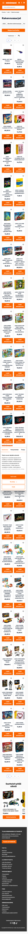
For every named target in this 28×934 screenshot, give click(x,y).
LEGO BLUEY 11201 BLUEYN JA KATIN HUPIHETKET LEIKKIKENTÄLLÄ (19, 560)
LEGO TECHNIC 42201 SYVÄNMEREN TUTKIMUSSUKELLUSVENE (7, 431)
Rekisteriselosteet (7, 895)
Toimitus (4, 911)
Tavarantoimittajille (7, 880)
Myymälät (4, 854)
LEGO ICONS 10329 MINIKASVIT (19, 526)
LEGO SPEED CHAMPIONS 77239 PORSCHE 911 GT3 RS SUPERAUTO (7, 628)
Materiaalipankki (6, 899)
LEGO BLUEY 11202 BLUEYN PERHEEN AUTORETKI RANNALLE (7, 593)
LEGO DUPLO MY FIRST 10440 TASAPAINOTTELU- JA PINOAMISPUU (19, 329)
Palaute (4, 876)
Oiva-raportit (5, 893)
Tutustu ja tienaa (6, 868)
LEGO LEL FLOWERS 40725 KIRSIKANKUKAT (19, 158)
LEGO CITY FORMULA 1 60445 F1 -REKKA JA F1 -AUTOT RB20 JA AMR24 (19, 262)
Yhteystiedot (5, 874)
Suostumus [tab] (5, 449)
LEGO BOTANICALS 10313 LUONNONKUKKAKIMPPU (7, 193)
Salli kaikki (13, 476)
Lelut (8, 12)
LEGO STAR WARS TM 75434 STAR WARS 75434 (7, 694)
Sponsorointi (5, 883)
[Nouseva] (19, 36)
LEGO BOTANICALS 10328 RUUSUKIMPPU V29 (7, 160)
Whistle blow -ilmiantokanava (10, 885)
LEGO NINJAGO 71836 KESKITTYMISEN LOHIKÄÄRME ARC (7, 397)
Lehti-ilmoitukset (6, 862)
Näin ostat (5, 905)
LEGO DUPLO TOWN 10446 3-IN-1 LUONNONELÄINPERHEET (7, 364)
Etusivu (4, 12)
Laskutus (4, 878)
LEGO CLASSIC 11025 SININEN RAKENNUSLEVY (19, 192)
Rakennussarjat (15, 12)
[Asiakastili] (21, 3)
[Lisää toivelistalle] (11, 45)
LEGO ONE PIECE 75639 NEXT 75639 (7, 660)
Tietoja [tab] (23, 449)
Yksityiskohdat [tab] (14, 449)
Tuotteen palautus (7, 891)
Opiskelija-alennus (7, 866)
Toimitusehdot (6, 907)
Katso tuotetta (11, 817)
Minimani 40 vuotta (7, 864)
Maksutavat (5, 909)
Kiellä (13, 487)
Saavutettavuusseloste (8, 897)
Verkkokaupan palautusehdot (10, 913)
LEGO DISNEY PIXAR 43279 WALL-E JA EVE (19, 694)
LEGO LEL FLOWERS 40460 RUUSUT (19, 128)
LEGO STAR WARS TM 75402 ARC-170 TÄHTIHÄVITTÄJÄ (19, 494)
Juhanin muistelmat (7, 852)
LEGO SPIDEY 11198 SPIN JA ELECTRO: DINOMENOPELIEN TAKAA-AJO (7, 295)
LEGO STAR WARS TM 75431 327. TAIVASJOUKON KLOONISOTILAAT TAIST (19, 662)
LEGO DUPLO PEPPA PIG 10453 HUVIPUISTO (7, 493)
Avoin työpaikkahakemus (8, 856)
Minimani (4, 850)
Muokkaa (12, 481)
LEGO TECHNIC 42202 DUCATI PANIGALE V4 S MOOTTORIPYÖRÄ (19, 431)
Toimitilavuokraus (6, 881)
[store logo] (11, 3)
